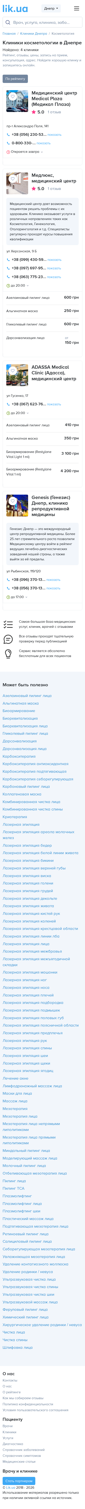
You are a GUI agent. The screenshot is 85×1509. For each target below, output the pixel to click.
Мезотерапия (15, 1108)
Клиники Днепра (33, 33)
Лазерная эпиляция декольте (30, 898)
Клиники (9, 1432)
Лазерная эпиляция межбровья (32, 951)
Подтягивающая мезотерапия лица (35, 1226)
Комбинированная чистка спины (33, 809)
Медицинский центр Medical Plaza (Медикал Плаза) (54, 98)
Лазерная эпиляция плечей (28, 995)
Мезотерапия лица (20, 1116)
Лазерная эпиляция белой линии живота (40, 852)
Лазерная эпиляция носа (26, 987)
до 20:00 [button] (18, 285)
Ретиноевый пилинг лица (26, 1234)
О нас (7, 1386)
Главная (9, 33)
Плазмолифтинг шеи (21, 1211)
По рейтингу (15, 78)
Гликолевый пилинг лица (25, 733)
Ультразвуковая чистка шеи (28, 1294)
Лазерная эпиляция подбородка (33, 1002)
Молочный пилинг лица (24, 1165)
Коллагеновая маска (22, 794)
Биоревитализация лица (25, 726)
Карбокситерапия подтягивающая (34, 771)
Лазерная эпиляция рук (25, 1040)
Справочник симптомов (22, 1455)
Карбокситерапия (19, 756)
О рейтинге (12, 1392)
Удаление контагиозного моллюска (35, 1264)
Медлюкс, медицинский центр (54, 178)
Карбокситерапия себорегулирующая (38, 779)
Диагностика (13, 1443)
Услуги (8, 1437)
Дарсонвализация (20, 741)
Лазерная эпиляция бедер (27, 845)
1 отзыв (54, 112)
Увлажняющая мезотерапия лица (34, 1256)
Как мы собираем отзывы (23, 1397)
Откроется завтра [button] (25, 151)
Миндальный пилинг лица (26, 1150)
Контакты (10, 1380)
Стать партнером (18, 1480)
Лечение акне (15, 1078)
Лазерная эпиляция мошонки (30, 972)
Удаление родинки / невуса (28, 1271)
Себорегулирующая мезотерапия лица (39, 1249)
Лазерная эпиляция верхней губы (34, 868)
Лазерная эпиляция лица (26, 943)
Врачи (8, 1425)
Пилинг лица (14, 1181)
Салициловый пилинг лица (27, 1241)
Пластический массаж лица (28, 1218)
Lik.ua (10, 1487)
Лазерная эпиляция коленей (29, 921)
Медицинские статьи (19, 1461)
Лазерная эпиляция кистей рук (31, 913)
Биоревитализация (20, 718)
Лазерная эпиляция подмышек (31, 1010)
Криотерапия (15, 816)
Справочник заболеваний (24, 1449)
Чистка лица (14, 1332)
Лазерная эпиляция (21, 824)
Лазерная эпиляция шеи (25, 1055)
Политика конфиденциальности (28, 1404)
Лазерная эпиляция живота (28, 905)
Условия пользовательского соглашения (35, 1409)
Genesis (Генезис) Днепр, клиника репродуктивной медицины (51, 506)
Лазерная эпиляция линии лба (31, 936)
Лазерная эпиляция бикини (28, 860)
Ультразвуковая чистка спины (30, 1286)
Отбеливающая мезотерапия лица (35, 1173)
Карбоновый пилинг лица (26, 786)
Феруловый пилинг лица (25, 1309)
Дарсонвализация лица (25, 748)
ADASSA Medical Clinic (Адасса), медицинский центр (54, 372)
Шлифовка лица (18, 1347)
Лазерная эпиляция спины (27, 1048)
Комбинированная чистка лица (31, 801)
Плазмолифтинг (17, 1196)
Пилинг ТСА (13, 1188)
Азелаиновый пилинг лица (27, 695)
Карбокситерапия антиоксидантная (35, 763)
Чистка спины (15, 1339)
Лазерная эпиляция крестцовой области (40, 928)
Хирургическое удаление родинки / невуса (42, 1324)
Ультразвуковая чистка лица (29, 1279)
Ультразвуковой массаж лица (30, 1302)
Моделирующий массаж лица (30, 1158)
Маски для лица (17, 1093)
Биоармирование (19, 710)
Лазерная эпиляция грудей (28, 890)
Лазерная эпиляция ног (25, 979)
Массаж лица (15, 1101)
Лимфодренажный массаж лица (32, 1086)
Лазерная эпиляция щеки (26, 1063)
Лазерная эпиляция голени (28, 883)
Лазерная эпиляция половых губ (33, 1017)
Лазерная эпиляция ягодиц (28, 1070)
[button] (43, 134)
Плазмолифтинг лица (22, 1203)
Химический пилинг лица (26, 1317)
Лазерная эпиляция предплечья (33, 1033)
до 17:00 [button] (17, 596)
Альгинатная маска (21, 703)
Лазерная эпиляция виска (27, 875)
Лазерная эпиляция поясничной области (41, 1025)
